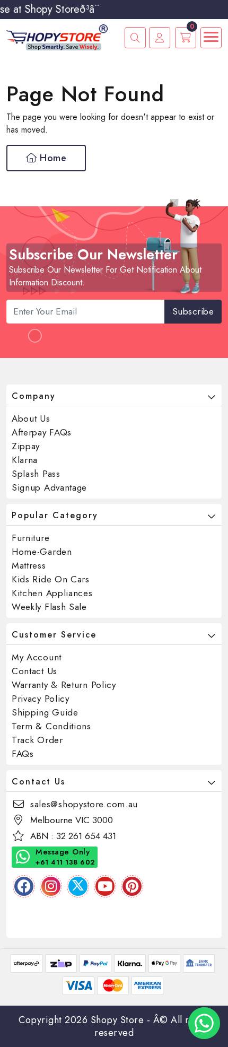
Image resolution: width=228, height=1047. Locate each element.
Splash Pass (36, 473)
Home (52, 158)
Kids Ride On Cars (51, 579)
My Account (37, 657)
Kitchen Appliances (52, 593)
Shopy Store (117, 1020)
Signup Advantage (49, 487)
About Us (31, 418)
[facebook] (23, 886)
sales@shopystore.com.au (84, 804)
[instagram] (50, 886)
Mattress (29, 565)
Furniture (30, 537)
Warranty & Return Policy (64, 684)
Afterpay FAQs (42, 432)
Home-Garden (42, 551)
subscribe (193, 311)
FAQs (23, 753)
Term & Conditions (51, 726)
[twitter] (77, 886)
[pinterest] (132, 886)
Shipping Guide (45, 712)
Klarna (25, 459)
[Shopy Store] (57, 36)
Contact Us (34, 671)
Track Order (37, 740)
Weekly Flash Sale (49, 606)
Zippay (26, 446)
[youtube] (105, 886)
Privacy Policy (40, 698)
